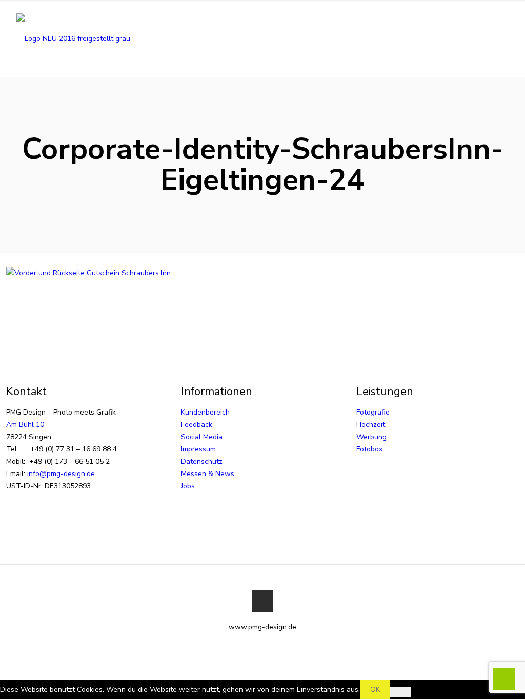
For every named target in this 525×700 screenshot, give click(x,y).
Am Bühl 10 (25, 424)
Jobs (188, 486)
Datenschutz (202, 461)
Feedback (196, 424)
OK (375, 689)
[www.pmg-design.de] (73, 38)
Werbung (371, 437)
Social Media (202, 437)
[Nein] (400, 692)
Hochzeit (370, 424)
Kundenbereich (205, 412)
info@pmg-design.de (61, 474)
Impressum (198, 449)
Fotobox (369, 449)
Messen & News (207, 474)
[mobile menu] (502, 38)
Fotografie (373, 412)
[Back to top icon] (262, 601)
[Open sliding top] (262, 11)
